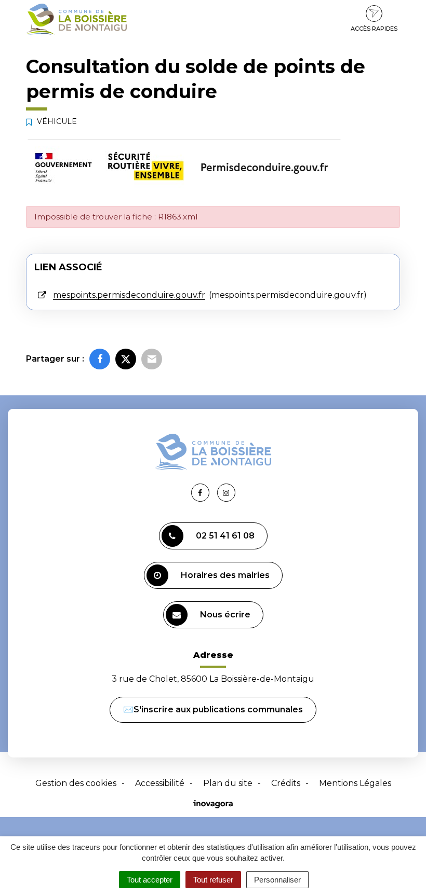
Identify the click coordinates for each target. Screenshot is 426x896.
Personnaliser (277, 879)
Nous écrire (225, 614)
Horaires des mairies (225, 575)
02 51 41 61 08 (225, 536)
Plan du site (227, 783)
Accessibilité (159, 783)
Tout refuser (213, 879)
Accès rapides (374, 28)
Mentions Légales (355, 783)
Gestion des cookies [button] (75, 783)
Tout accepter (149, 879)
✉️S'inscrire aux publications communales (213, 709)
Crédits (285, 783)
